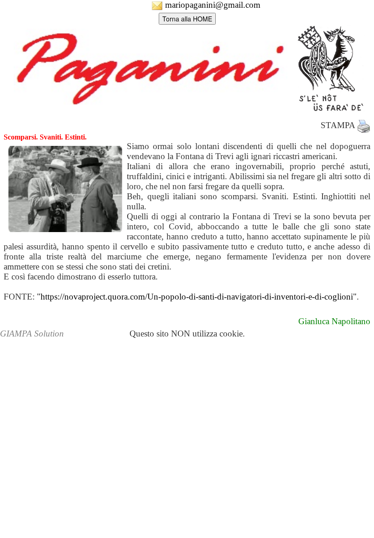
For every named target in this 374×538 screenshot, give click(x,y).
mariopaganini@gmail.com (211, 5)
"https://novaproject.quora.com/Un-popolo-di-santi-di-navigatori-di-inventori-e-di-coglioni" (197, 296)
